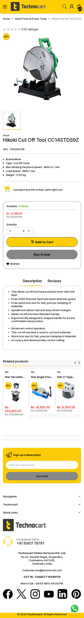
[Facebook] (8, 594)
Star (7, 372)
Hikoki (6, 135)
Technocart (34, 614)
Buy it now (42, 254)
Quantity (11, 224)
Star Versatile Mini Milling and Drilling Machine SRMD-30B (16, 377)
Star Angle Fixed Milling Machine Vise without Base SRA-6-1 (41, 377)
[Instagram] (35, 594)
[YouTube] (49, 594)
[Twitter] (21, 594)
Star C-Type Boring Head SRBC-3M (65, 377)
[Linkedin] (62, 594)
